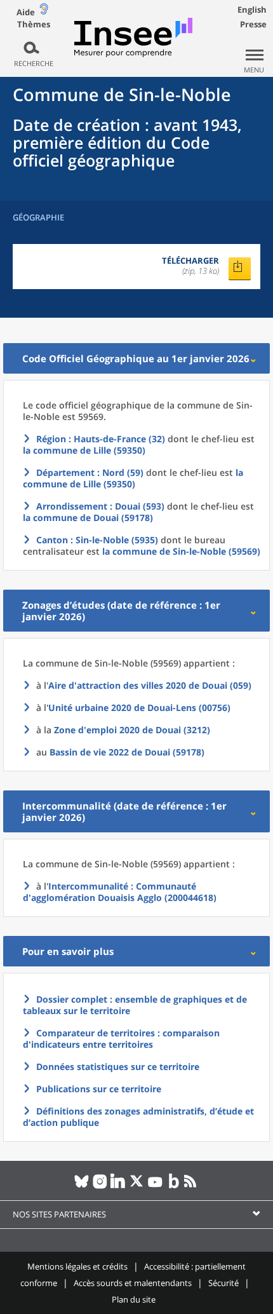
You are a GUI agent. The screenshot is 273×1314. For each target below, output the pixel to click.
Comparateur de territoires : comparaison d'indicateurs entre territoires (121, 1038)
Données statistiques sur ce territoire (117, 1066)
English (252, 9)
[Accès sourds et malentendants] (43, 12)
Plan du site (134, 1299)
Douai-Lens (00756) (139, 707)
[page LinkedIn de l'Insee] (118, 1186)
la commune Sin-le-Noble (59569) (181, 551)
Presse (253, 24)
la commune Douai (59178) (88, 517)
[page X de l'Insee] (137, 1186)
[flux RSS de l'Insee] (192, 1186)
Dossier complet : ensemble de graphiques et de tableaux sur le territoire (135, 1005)
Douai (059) (149, 685)
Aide (26, 12)
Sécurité (223, 1283)
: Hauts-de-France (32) (100, 439)
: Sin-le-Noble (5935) (97, 540)
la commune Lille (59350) (84, 450)
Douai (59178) (127, 752)
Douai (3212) (132, 730)
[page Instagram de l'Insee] (100, 1186)
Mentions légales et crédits (77, 1266)
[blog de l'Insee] (174, 1186)
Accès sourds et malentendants (133, 1283)
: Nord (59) (89, 472)
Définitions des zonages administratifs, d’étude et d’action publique (138, 1116)
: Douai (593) (100, 506)
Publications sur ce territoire (98, 1089)
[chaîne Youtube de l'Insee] (155, 1186)
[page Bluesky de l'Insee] (82, 1186)
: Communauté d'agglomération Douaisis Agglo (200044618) (119, 892)
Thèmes (33, 24)
